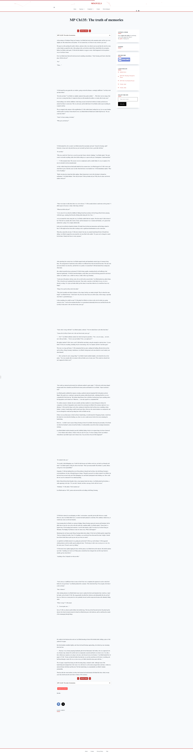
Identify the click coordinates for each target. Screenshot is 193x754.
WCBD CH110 (123, 72)
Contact (98, 9)
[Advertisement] (84, 77)
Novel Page (84, 31)
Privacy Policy (100, 751)
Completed (89, 9)
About (86, 751)
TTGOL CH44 (123, 87)
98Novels (96, 3)
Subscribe (122, 104)
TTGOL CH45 (123, 84)
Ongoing (81, 9)
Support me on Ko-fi (62, 688)
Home (75, 9)
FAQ (107, 751)
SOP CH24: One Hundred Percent (127, 80)
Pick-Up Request (106, 9)
